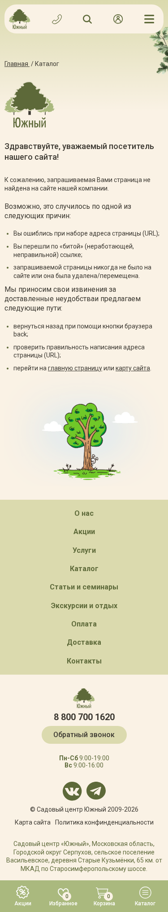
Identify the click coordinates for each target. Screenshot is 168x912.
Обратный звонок (84, 734)
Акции (84, 531)
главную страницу (75, 368)
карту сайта (133, 368)
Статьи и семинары (84, 587)
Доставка (84, 642)
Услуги (84, 550)
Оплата (84, 624)
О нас (84, 513)
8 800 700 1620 (84, 717)
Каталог (84, 568)
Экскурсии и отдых (84, 605)
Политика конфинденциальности (104, 822)
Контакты (84, 661)
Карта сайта (33, 822)
